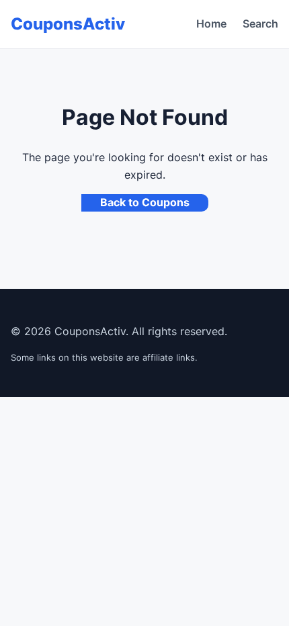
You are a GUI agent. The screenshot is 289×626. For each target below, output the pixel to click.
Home (211, 23)
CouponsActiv (68, 24)
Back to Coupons (145, 202)
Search (260, 23)
